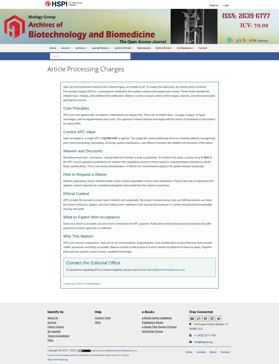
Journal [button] (65, 48)
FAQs (50, 340)
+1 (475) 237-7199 (205, 335)
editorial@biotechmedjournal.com (165, 269)
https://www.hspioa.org (57, 360)
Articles (51, 322)
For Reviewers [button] (184, 48)
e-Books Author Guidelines (157, 318)
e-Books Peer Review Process (159, 326)
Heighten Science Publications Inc (120, 351)
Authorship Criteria (152, 331)
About (213, 352)
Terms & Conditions (58, 335)
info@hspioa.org (203, 342)
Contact (203, 48)
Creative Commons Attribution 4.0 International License (86, 355)
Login (226, 5)
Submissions (144, 48)
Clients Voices (55, 326)
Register (214, 5)
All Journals (54, 331)
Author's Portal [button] (123, 48)
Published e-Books (152, 322)
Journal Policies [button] (100, 48)
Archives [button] (80, 48)
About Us (52, 318)
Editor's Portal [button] (163, 48)
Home (53, 48)
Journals (201, 352)
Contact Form (103, 318)
